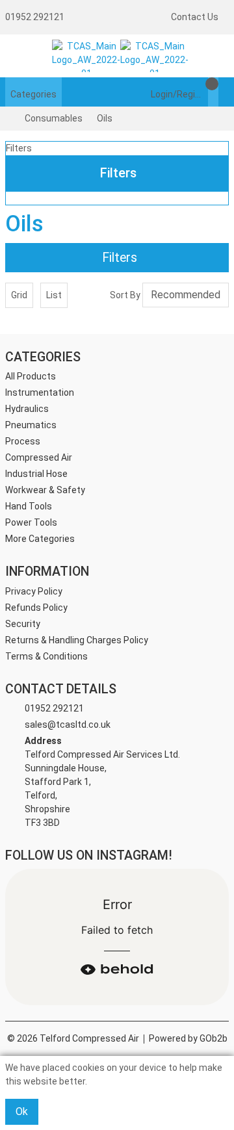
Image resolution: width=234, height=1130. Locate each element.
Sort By (125, 295)
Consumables (54, 118)
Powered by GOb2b (188, 1038)
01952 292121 (34, 17)
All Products (30, 376)
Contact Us (194, 17)
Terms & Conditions (46, 656)
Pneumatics (31, 425)
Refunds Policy (36, 607)
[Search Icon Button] (223, 92)
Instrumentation (39, 392)
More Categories (40, 538)
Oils (104, 118)
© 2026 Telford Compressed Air (73, 1038)
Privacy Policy (33, 591)
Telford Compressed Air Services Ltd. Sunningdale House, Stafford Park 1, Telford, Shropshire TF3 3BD (102, 782)
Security (22, 624)
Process (22, 441)
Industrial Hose (36, 474)
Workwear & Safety (45, 490)
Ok (22, 1111)
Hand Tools (28, 506)
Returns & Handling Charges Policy (76, 640)
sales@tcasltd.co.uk (67, 724)
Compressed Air (38, 457)
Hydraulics (27, 409)
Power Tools (31, 522)
